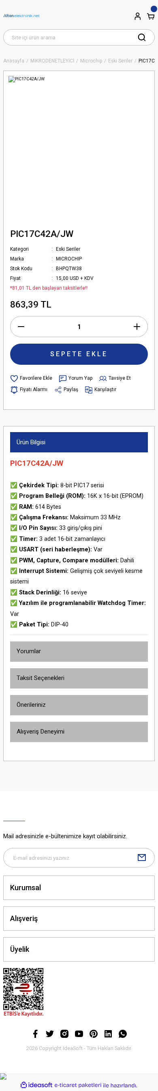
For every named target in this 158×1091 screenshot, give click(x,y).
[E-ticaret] (78, 1085)
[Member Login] (138, 16)
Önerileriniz (31, 704)
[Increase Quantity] (136, 326)
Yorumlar (29, 651)
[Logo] (21, 16)
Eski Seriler (68, 249)
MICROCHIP (69, 259)
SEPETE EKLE (79, 354)
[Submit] (142, 857)
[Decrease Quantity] (21, 326)
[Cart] (151, 16)
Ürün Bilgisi (31, 442)
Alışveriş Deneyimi (40, 731)
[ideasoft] (36, 1085)
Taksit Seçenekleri (40, 678)
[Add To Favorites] (31, 378)
